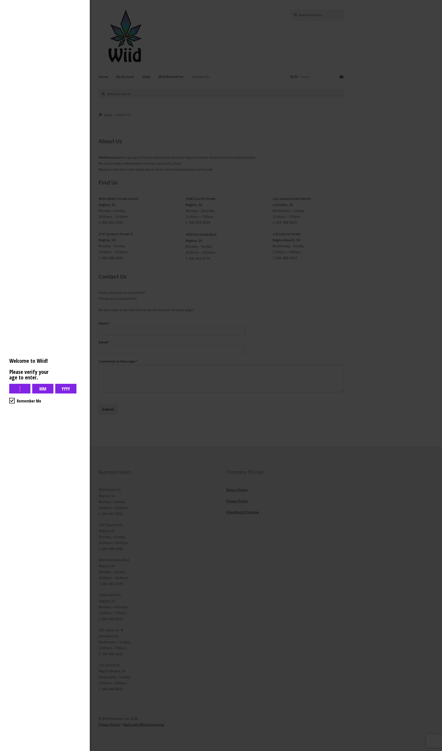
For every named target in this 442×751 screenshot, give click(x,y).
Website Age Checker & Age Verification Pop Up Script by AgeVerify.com (436, 750)
